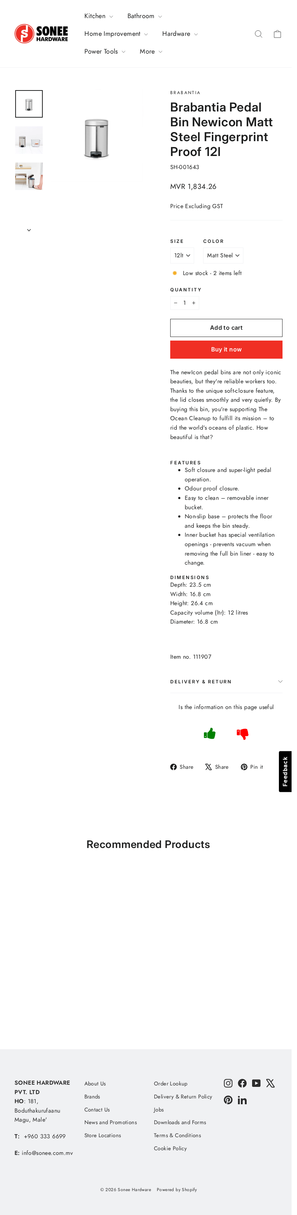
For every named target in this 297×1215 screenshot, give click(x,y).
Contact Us (97, 1110)
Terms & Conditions (177, 1135)
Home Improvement (113, 33)
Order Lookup (171, 1084)
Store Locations (102, 1135)
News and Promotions (110, 1122)
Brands (92, 1097)
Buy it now (226, 349)
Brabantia (185, 92)
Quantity (186, 289)
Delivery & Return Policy (183, 1097)
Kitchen (95, 16)
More (148, 51)
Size (177, 241)
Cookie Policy (170, 1148)
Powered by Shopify (177, 1189)
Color (213, 241)
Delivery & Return (201, 681)
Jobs (159, 1110)
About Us (95, 1084)
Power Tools (102, 51)
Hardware (177, 33)
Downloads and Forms (180, 1122)
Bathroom (142, 16)
